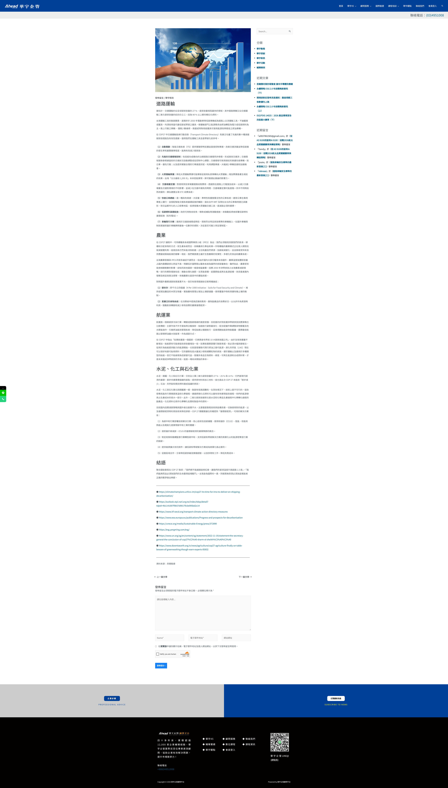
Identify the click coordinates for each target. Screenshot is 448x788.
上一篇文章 (160, 576)
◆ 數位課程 (228, 744)
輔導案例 (261, 67)
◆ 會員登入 (228, 749)
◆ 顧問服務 (228, 738)
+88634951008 (166, 769)
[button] (355, 6)
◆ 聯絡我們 (248, 738)
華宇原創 (261, 53)
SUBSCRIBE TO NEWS (336, 704)
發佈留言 (159, 97)
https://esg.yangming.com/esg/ (174, 529)
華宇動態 (261, 48)
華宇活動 (261, 62)
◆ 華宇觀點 (209, 749)
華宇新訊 (169, 97)
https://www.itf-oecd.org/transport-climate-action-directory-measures (193, 511)
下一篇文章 (245, 576)
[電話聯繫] (3, 399)
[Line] (3, 393)
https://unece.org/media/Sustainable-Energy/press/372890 (188, 523)
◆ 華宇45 (208, 738)
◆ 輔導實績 (209, 744)
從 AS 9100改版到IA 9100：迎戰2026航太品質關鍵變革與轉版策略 (275, 140)
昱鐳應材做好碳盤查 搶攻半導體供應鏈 (275, 83)
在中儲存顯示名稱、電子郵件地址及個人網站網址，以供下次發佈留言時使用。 (198, 646)
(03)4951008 (435, 15)
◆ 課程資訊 (248, 744)
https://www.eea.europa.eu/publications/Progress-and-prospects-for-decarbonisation (201, 517)
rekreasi (263, 171)
